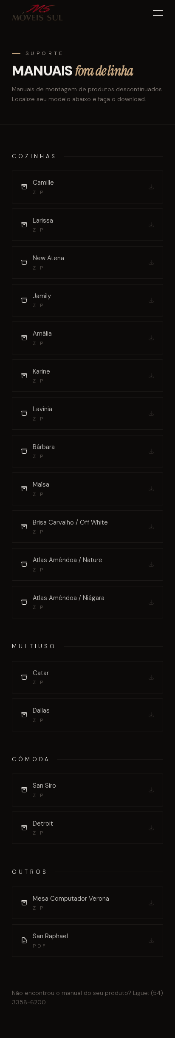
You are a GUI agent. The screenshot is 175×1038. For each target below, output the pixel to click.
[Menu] (158, 13)
